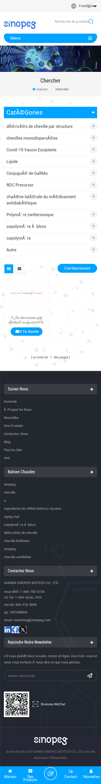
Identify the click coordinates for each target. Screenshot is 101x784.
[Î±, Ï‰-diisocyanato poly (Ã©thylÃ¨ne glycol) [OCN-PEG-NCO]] (26, 293)
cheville (9, 492)
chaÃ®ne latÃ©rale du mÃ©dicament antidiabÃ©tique (41, 200)
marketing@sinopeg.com (32, 620)
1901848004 (18, 612)
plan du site (13, 450)
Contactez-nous (16, 434)
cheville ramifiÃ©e (17, 557)
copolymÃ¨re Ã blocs (26, 226)
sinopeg (10, 484)
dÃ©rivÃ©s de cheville (20, 533)
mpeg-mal (11, 517)
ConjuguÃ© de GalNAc (27, 173)
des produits (13, 426)
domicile (10, 401)
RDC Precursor (20, 185)
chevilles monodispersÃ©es (31, 138)
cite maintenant (77, 268)
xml (7, 458)
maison (42, 89)
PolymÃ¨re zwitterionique (29, 214)
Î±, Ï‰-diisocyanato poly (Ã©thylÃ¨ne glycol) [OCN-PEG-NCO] (26, 320)
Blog (7, 442)
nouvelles (11, 418)
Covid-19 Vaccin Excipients (31, 149)
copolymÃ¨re (18, 238)
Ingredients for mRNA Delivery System (32, 509)
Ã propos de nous (18, 410)
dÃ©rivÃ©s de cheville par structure (39, 126)
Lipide (12, 161)
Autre (11, 249)
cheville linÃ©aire (17, 541)
